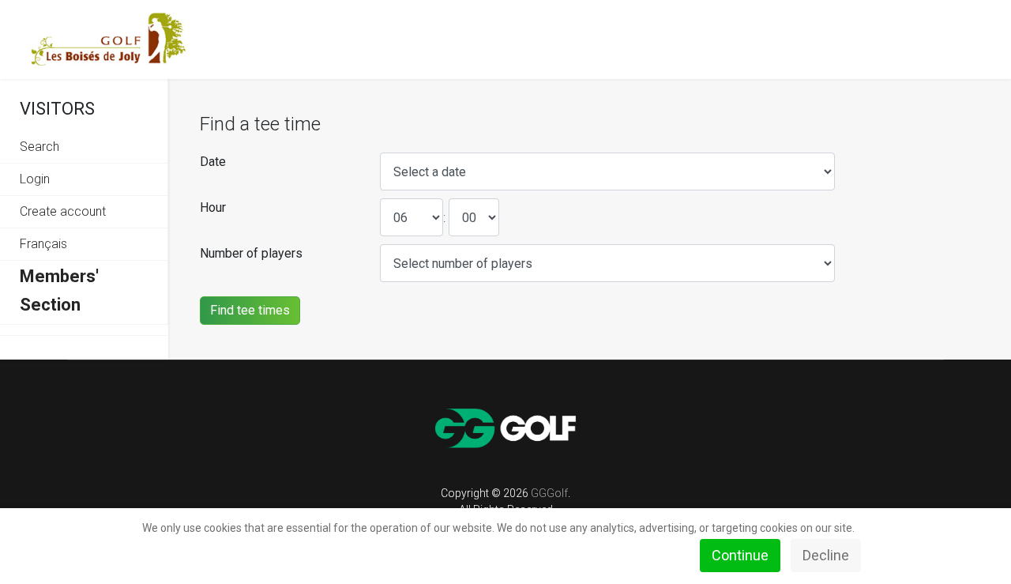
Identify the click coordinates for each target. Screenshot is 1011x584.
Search (39, 146)
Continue (740, 555)
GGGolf (549, 493)
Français (43, 243)
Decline (825, 555)
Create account (63, 211)
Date (213, 161)
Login (35, 179)
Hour (213, 207)
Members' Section (59, 290)
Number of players (251, 253)
